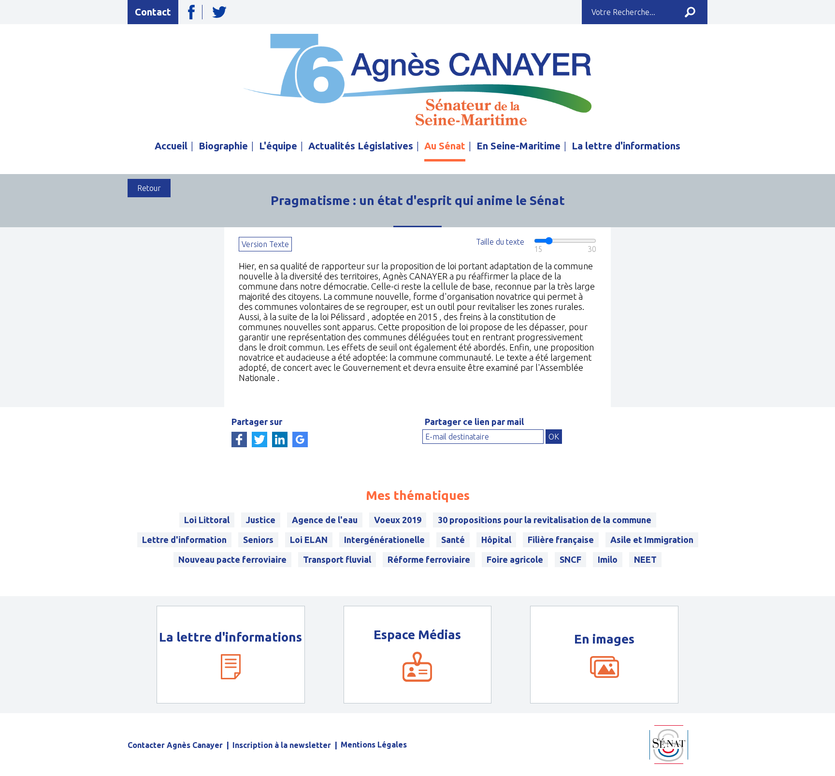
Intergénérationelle (384, 539)
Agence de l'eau (325, 520)
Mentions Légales (374, 744)
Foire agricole (515, 559)
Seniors (258, 539)
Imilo (608, 559)
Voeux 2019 (397, 520)
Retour (149, 188)
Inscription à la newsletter (281, 745)
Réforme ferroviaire (429, 559)
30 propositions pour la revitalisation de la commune (544, 520)
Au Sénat (444, 145)
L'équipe (278, 145)
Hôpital (496, 539)
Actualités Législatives (360, 145)
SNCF (570, 559)
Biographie (223, 145)
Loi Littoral (207, 520)
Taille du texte (500, 241)
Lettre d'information (184, 539)
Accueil (171, 145)
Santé (453, 539)
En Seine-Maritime (518, 145)
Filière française (561, 539)
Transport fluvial (337, 559)
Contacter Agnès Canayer (175, 745)
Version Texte (265, 244)
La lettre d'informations (626, 145)
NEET (645, 559)
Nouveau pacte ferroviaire (232, 559)
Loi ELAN (309, 539)
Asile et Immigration (651, 539)
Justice (260, 520)
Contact (153, 11)
